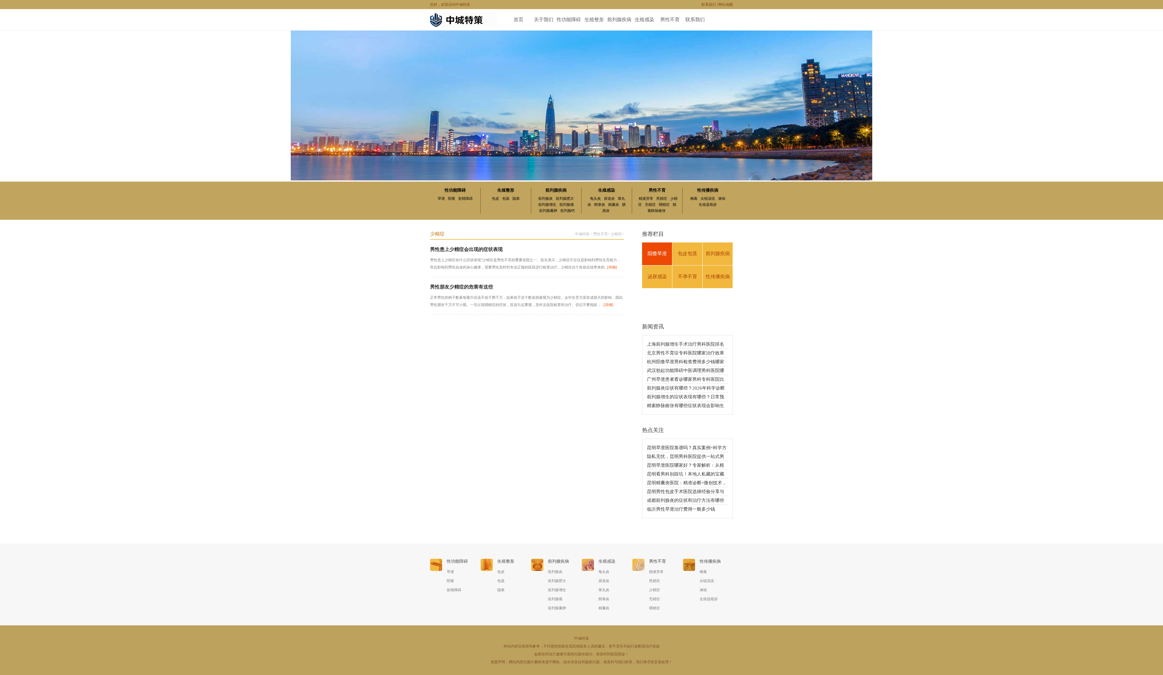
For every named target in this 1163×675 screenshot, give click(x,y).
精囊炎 (613, 204)
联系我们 (708, 4)
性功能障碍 (569, 19)
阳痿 (451, 198)
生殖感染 (644, 19)
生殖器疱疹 (708, 204)
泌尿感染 (657, 276)
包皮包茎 (687, 253)
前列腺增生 (547, 204)
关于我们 (543, 19)
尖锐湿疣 (708, 198)
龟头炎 (595, 198)
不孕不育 (687, 276)
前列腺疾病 (619, 19)
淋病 (721, 198)
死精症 (661, 198)
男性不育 (670, 19)
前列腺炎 (545, 198)
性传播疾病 (707, 190)
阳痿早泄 (657, 253)
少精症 (616, 234)
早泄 (441, 198)
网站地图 (725, 4)
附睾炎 (599, 204)
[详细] (612, 267)
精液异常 (646, 198)
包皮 (495, 198)
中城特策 (582, 234)
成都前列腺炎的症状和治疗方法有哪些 (685, 500)
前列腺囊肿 (548, 211)
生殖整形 (594, 19)
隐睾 (516, 198)
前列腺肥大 (565, 198)
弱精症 (664, 204)
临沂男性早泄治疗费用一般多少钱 (681, 509)
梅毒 (693, 198)
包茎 (505, 198)
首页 (518, 19)
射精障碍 (465, 198)
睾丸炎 (603, 590)
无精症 (650, 204)
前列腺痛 (566, 204)
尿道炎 (609, 198)
